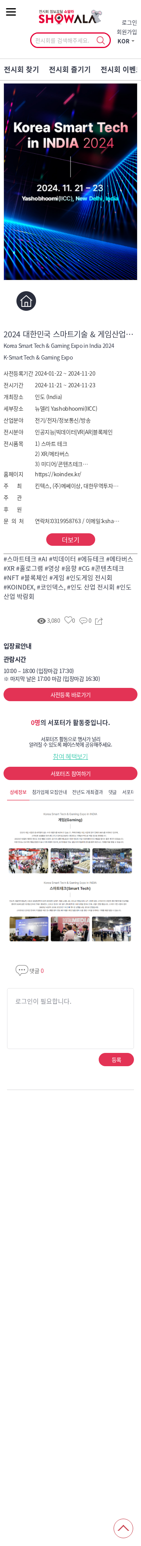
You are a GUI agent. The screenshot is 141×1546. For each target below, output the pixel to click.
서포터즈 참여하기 (71, 773)
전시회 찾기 (21, 69)
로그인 (129, 22)
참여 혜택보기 (70, 756)
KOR (124, 41)
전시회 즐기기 (70, 69)
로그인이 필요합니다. (43, 1001)
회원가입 (127, 32)
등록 (116, 1059)
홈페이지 (26, 301)
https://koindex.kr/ (58, 474)
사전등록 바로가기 (71, 694)
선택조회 (100, 40)
